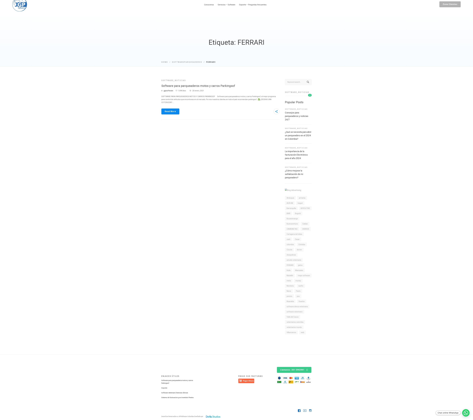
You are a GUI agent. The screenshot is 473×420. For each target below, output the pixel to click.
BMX (288, 213)
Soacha (301, 301)
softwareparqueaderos (187, 62)
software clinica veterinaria (297, 307)
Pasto (298, 291)
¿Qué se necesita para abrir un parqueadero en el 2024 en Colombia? (298, 135)
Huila (288, 270)
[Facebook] (299, 410)
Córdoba (301, 244)
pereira (289, 296)
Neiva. (289, 291)
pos (298, 296)
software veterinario (295, 312)
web (302, 332)
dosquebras (291, 255)
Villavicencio (291, 332)
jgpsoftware (168, 91)
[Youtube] (304, 410)
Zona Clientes (450, 4)
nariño (300, 286)
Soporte (164, 388)
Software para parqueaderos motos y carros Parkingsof (198, 86)
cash (288, 239)
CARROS (305, 229)
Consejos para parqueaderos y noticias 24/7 (296, 116)
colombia (290, 244)
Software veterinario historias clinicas (174, 393)
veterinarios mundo (294, 327)
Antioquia (290, 198)
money (298, 281)
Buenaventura (292, 224)
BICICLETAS (305, 208)
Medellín (290, 276)
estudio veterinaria (294, 260)
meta (289, 281)
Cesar (297, 239)
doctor (299, 250)
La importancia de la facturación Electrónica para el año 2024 (296, 155)
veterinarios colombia (295, 322)
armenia (302, 198)
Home (164, 62)
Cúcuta (289, 250)
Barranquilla (291, 208)
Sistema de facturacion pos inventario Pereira (177, 397)
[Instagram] (310, 410)
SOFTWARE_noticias (173, 80)
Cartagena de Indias (294, 234)
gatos (300, 265)
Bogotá (298, 213)
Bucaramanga (292, 219)
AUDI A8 (290, 203)
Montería (290, 286)
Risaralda (290, 301)
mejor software (304, 276)
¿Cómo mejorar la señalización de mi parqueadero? (294, 174)
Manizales (299, 270)
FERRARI (290, 265)
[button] (466, 413)
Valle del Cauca (292, 317)
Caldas (305, 224)
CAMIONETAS (292, 229)
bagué (300, 203)
